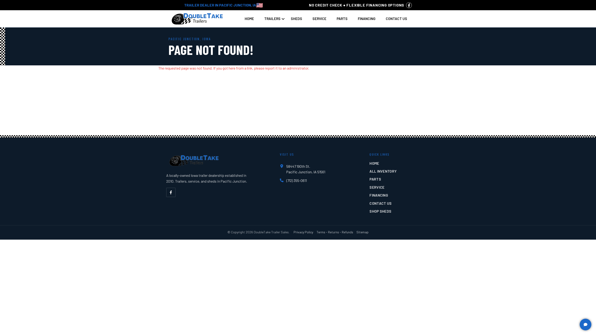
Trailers (272, 19)
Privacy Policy (303, 232)
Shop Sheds (380, 211)
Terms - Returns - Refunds (335, 232)
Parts (342, 19)
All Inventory (383, 171)
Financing (367, 19)
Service (319, 19)
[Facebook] (171, 192)
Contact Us (396, 19)
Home (249, 19)
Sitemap (362, 232)
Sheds (296, 19)
